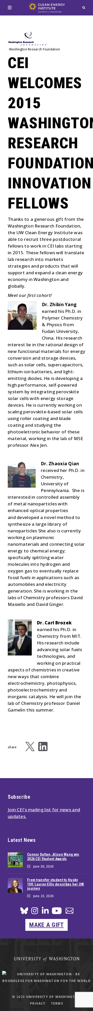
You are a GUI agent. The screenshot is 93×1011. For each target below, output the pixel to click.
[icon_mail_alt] (69, 911)
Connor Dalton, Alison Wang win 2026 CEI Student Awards (53, 856)
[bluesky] (24, 912)
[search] (83, 7)
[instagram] (34, 912)
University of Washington (53, 997)
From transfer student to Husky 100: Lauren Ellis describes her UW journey (55, 884)
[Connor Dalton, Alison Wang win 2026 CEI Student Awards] (15, 859)
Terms (57, 1003)
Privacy (37, 1003)
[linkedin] (45, 912)
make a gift (46, 924)
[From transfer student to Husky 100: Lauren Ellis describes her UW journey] (15, 885)
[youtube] (57, 912)
